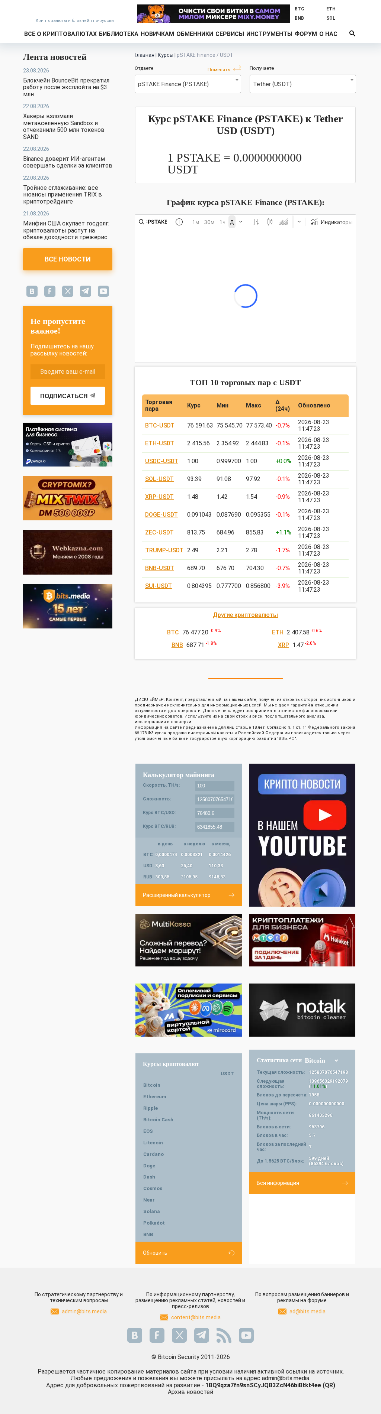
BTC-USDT (160, 425)
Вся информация (278, 1183)
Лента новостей (55, 57)
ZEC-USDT (159, 532)
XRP (283, 645)
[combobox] (188, 84)
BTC (173, 632)
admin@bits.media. (286, 1378)
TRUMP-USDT (164, 550)
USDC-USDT (161, 461)
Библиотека (118, 34)
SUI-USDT (158, 585)
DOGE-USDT (161, 514)
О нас (328, 34)
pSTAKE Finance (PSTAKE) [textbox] (173, 84)
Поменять (219, 69)
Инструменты (269, 34)
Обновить (155, 1253)
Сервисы (229, 34)
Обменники (194, 34)
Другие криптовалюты (245, 614)
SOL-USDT (159, 478)
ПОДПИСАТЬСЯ (64, 396)
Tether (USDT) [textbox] (272, 84)
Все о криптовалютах (60, 34)
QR (329, 1385)
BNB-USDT (159, 568)
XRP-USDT (159, 496)
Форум (306, 34)
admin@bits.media (84, 1311)
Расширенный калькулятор (177, 895)
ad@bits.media (307, 1311)
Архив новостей (190, 1391)
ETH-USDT (159, 443)
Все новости (68, 259)
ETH (278, 632)
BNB (177, 645)
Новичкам (157, 34)
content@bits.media (196, 1317)
